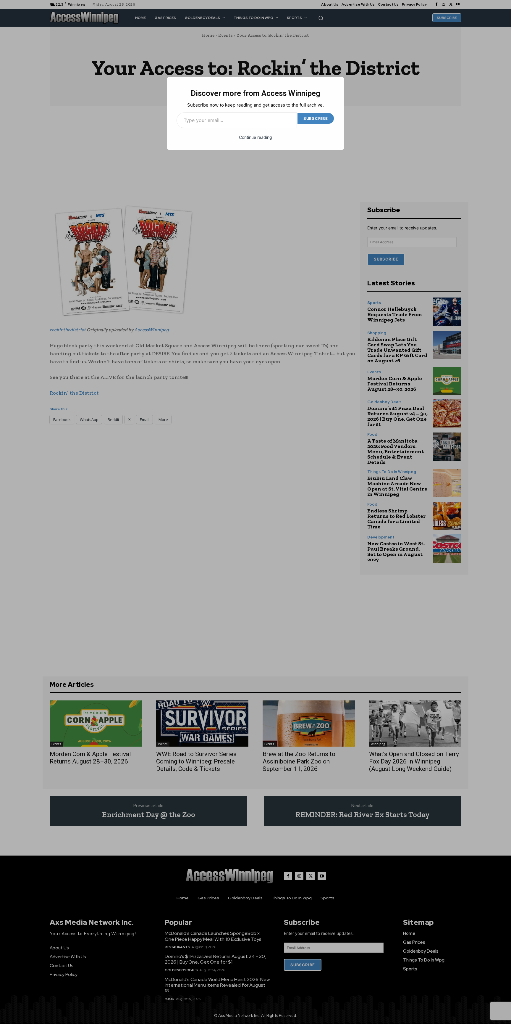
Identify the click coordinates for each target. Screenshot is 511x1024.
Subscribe (315, 118)
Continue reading (255, 137)
